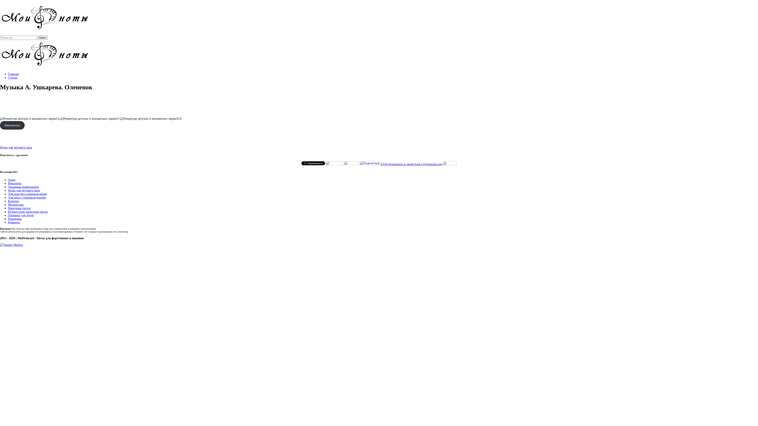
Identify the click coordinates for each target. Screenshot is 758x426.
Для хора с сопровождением (27, 197)
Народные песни (19, 208)
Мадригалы (15, 204)
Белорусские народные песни (28, 211)
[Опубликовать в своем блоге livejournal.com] (411, 164)
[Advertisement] (379, 104)
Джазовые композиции (23, 187)
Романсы (14, 222)
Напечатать (12, 125)
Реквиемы (15, 218)
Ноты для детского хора (16, 147)
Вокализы (14, 183)
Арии (11, 179)
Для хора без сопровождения (27, 194)
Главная (13, 74)
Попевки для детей (21, 215)
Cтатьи (12, 77)
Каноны (13, 201)
